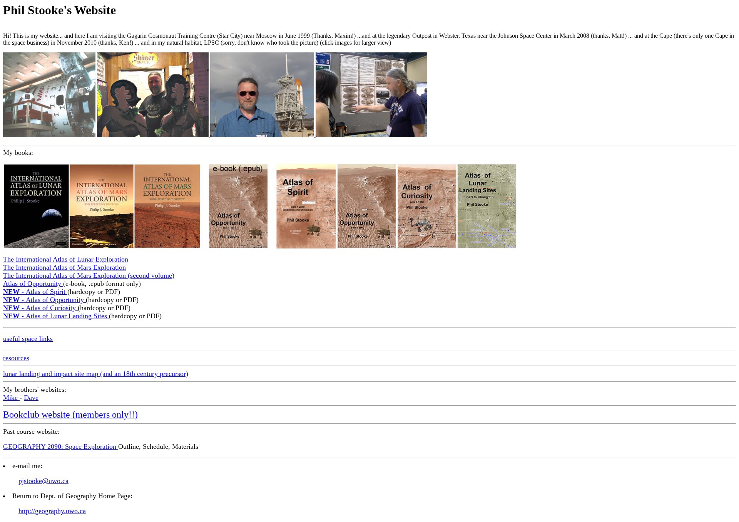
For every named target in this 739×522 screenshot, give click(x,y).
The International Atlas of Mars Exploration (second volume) (88, 275)
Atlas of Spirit (35, 291)
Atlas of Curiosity (40, 308)
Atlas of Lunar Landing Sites (56, 316)
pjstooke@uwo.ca (43, 481)
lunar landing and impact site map (51, 374)
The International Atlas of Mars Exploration (64, 267)
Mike (11, 397)
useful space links (28, 338)
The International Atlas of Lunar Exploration (65, 259)
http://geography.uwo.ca (52, 511)
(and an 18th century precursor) (144, 374)
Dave (31, 397)
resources (16, 358)
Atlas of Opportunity (33, 283)
